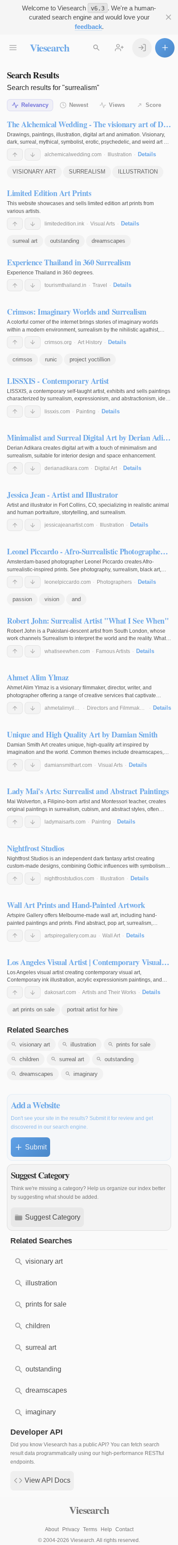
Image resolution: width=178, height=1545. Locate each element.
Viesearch (49, 47)
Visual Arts (102, 224)
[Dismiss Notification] (168, 17)
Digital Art (106, 468)
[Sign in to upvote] (15, 154)
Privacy (70, 1529)
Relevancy (34, 105)
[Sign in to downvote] (33, 154)
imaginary (85, 1074)
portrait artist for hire (92, 1009)
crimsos (22, 359)
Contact (124, 1529)
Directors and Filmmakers (117, 708)
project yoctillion (90, 359)
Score (153, 105)
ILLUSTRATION (138, 171)
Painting (85, 412)
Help (106, 1529)
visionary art (34, 1044)
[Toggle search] (96, 48)
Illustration (120, 154)
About (52, 1529)
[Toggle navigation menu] (13, 48)
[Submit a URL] (165, 48)
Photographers (114, 582)
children (29, 1059)
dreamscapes (108, 241)
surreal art (25, 241)
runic (51, 359)
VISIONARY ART (34, 171)
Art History (90, 342)
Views (117, 105)
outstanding (64, 241)
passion (22, 599)
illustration (83, 1044)
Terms (90, 1529)
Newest (78, 105)
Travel (99, 285)
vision (51, 599)
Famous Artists (113, 651)
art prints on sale (33, 1009)
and (76, 599)
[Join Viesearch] (119, 48)
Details (147, 154)
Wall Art (111, 936)
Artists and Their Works (109, 992)
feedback (88, 26)
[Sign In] (142, 48)
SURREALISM (87, 171)
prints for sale (133, 1044)
